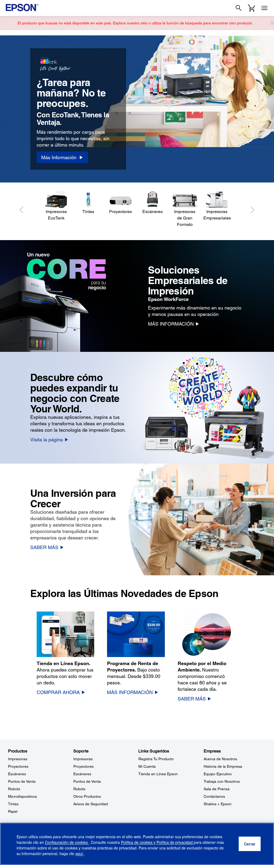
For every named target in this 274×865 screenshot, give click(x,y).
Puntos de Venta (22, 781)
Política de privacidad (174, 842)
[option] (137, 108)
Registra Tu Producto (156, 759)
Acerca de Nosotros (220, 759)
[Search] (238, 8)
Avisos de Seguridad (90, 804)
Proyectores (18, 766)
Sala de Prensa (217, 789)
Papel (12, 811)
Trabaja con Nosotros (222, 781)
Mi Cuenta (147, 766)
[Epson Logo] (22, 7)
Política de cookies (137, 842)
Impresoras (17, 759)
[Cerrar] (250, 844)
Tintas (13, 804)
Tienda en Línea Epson (158, 774)
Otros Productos (87, 796)
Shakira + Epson (217, 804)
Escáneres (17, 774)
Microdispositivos (22, 796)
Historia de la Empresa (223, 766)
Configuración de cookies (67, 842)
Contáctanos (214, 796)
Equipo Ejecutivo (218, 774)
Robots (14, 789)
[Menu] (264, 8)
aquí (79, 853)
